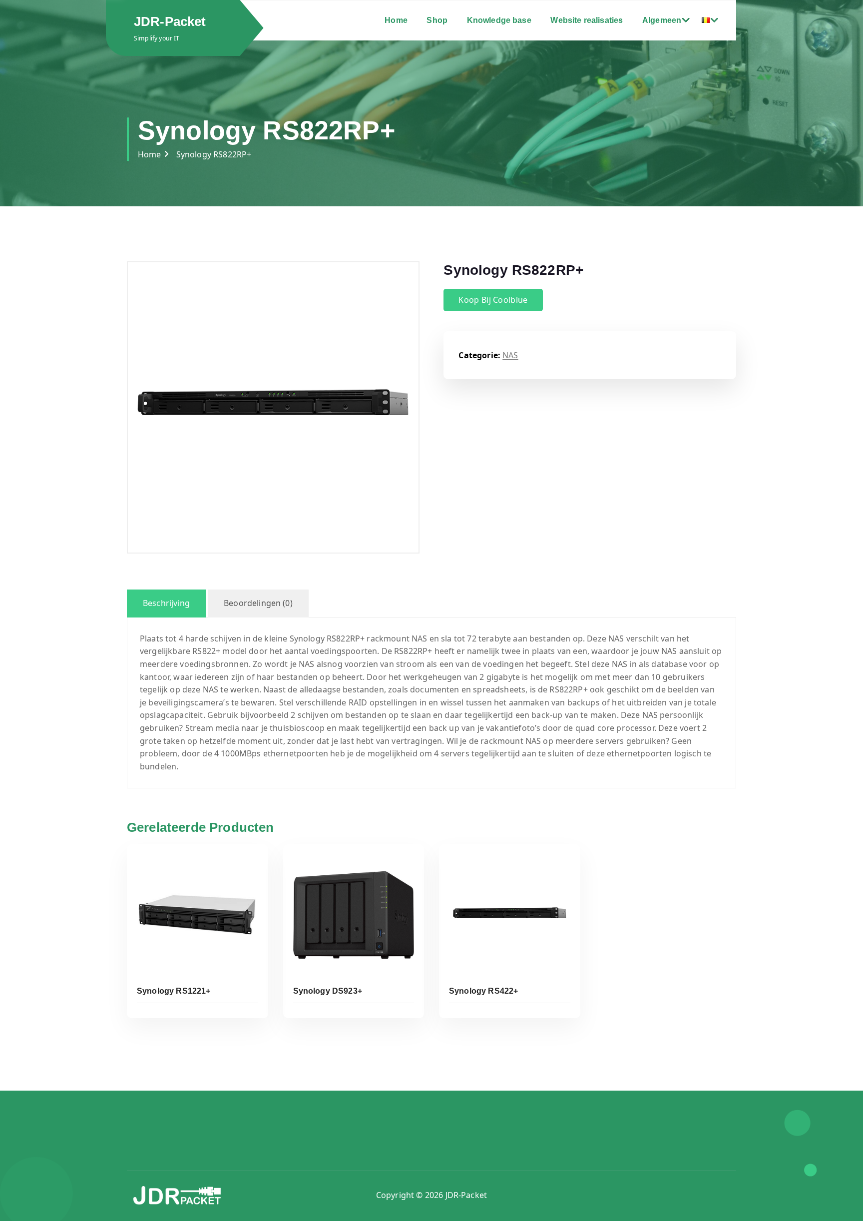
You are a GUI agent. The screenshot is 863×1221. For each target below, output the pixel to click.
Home (396, 20)
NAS (510, 355)
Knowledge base (499, 20)
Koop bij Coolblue (492, 299)
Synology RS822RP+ (214, 154)
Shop (437, 20)
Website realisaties (586, 20)
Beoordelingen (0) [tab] (258, 603)
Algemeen (661, 20)
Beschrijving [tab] (166, 603)
